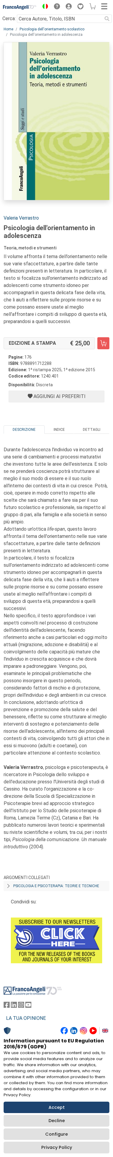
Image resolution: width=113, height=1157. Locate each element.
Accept (57, 1107)
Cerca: (9, 18)
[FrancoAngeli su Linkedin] (14, 1006)
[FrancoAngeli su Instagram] (21, 1006)
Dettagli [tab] (91, 429)
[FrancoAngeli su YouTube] (28, 1006)
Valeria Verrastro (21, 218)
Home (8, 29)
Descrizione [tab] (24, 429)
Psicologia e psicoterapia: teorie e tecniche (56, 886)
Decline (57, 1121)
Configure (56, 1134)
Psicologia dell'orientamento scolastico (52, 29)
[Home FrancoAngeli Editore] (20, 7)
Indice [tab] (59, 429)
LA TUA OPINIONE (26, 1018)
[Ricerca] (107, 18)
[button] (43, 7)
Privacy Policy (56, 1147)
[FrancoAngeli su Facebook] (7, 1006)
